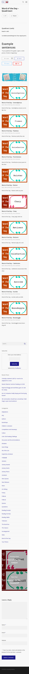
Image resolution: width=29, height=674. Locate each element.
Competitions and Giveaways (9, 429)
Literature (4, 475)
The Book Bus (5, 524)
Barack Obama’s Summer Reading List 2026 (13, 384)
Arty (3, 415)
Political (4, 496)
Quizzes (4, 503)
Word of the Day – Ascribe (10, 292)
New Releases (5, 482)
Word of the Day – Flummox (10, 131)
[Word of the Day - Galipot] (14, 560)
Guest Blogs (5, 447)
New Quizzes (5, 478)
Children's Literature (7, 426)
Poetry (3, 492)
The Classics (5, 528)
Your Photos (5, 542)
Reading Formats (6, 514)
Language (4, 457)
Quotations (5, 507)
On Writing (4, 489)
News (3, 485)
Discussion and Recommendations (11, 440)
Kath (3, 105)
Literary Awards (6, 464)
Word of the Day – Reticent (10, 237)
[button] (26, 2)
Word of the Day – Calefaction (11, 263)
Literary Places (5, 471)
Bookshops (5, 422)
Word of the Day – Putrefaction (11, 157)
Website (4, 640)
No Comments (16, 105)
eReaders (4, 443)
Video (3, 535)
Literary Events (6, 468)
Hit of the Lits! (5, 450)
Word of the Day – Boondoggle (11, 318)
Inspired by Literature (7, 454)
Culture (3, 433)
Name (4, 625)
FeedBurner (18, 368)
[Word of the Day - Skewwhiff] (14, 580)
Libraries (4, 461)
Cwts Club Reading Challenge (9, 436)
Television (4, 521)
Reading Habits (6, 517)
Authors (4, 419)
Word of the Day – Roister (10, 185)
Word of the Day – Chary (9, 211)
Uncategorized (5, 531)
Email (4, 632)
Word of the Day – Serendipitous (12, 103)
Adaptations (5, 412)
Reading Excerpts (6, 510)
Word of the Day (8, 105)
